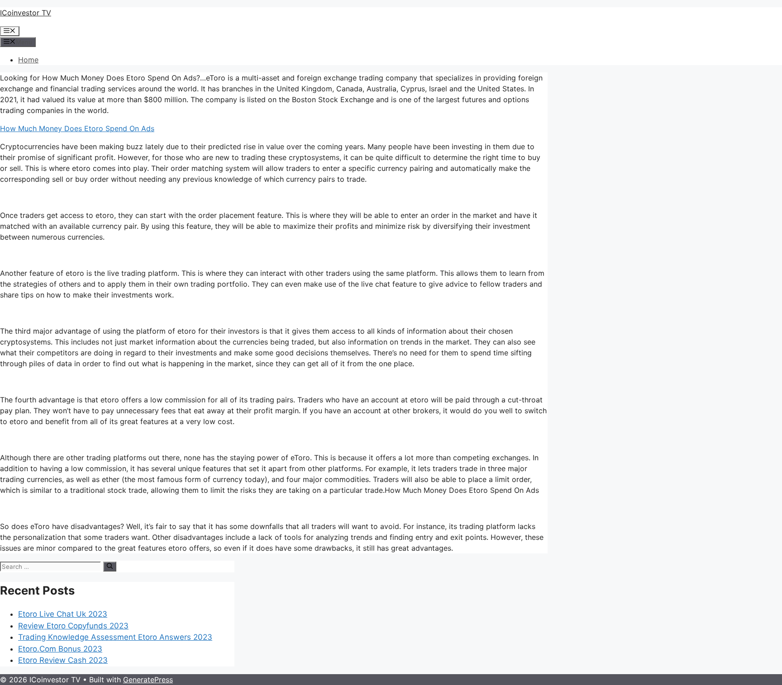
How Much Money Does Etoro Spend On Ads (77, 128)
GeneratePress (148, 679)
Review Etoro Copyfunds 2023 (73, 625)
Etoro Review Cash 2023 (63, 660)
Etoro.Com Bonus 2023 (60, 648)
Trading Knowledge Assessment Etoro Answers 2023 (115, 637)
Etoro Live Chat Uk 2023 (62, 614)
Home (28, 59)
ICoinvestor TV (25, 12)
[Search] (109, 567)
